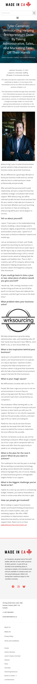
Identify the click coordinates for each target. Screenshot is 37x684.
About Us (7, 627)
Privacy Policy (8, 636)
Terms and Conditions (11, 641)
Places (6, 664)
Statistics (7, 660)
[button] (17, 17)
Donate (6, 648)
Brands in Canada (9, 676)
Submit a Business (9, 652)
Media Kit (7, 632)
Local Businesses (9, 679)
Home (4, 57)
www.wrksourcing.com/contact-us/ (14, 525)
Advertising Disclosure (10, 672)
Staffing (16, 57)
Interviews (10, 57)
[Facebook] (13, 586)
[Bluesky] (24, 586)
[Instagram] (18, 586)
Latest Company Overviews (12, 656)
